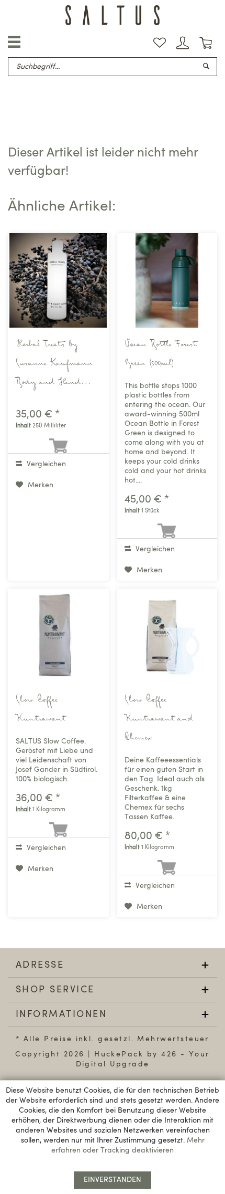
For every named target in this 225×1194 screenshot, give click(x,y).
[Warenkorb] (205, 43)
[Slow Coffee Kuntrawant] (58, 636)
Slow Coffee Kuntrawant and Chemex (159, 719)
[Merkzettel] (159, 43)
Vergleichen (45, 464)
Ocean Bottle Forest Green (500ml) (161, 354)
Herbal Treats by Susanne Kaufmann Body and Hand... (54, 364)
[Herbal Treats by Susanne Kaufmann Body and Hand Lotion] (58, 280)
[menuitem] (159, 43)
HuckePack (118, 1054)
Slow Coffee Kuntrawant (40, 710)
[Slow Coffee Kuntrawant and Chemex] (167, 636)
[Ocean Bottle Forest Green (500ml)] (167, 280)
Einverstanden (112, 1179)
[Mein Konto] (182, 43)
